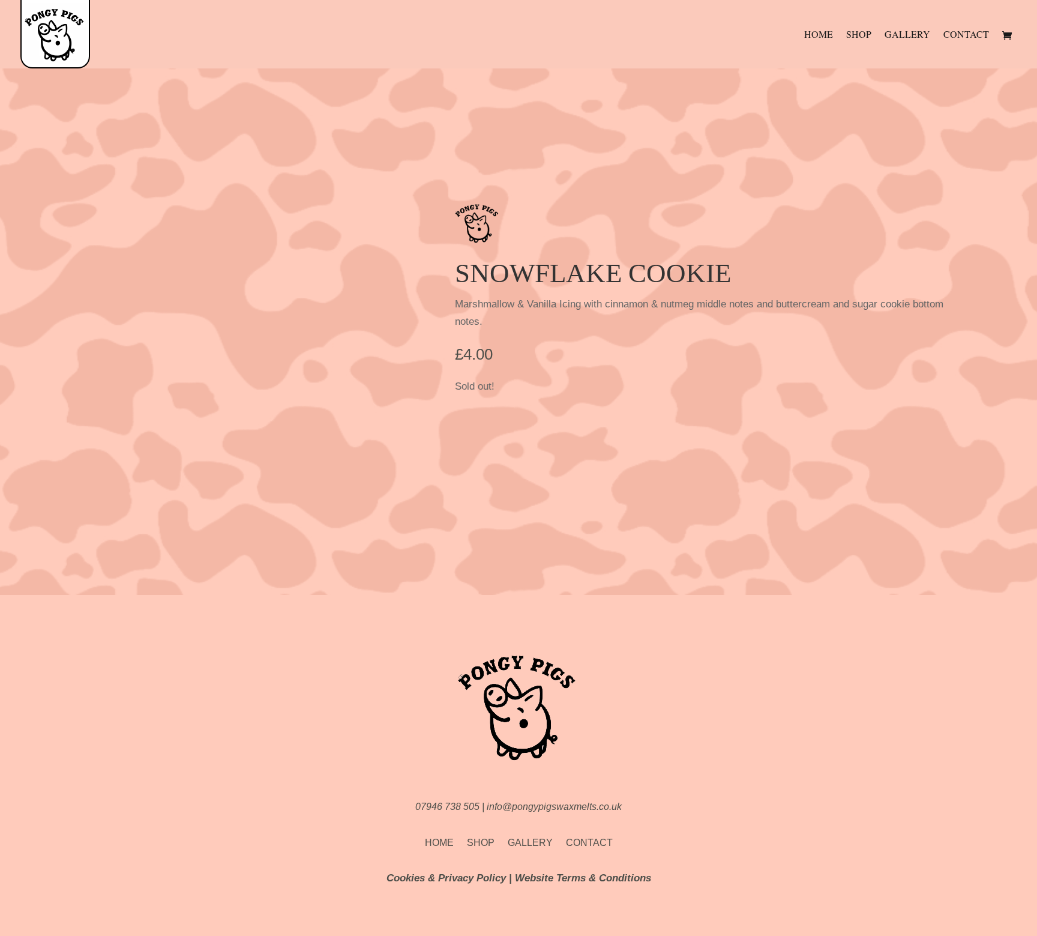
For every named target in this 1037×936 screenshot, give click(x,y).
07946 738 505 (448, 807)
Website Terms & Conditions (583, 878)
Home (818, 35)
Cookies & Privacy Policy (446, 878)
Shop (858, 35)
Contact (966, 35)
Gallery (907, 35)
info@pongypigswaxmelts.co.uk (554, 807)
